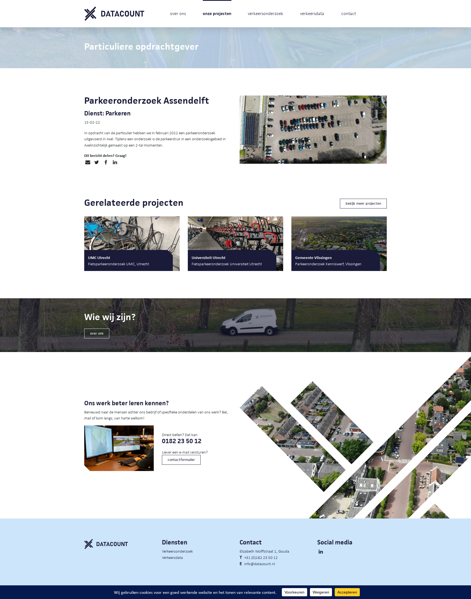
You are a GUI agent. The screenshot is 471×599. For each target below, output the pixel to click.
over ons (178, 13)
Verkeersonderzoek (177, 551)
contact (348, 13)
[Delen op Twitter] (96, 162)
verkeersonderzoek (265, 13)
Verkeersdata (172, 557)
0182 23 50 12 (181, 441)
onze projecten (217, 13)
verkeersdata (312, 13)
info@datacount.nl (259, 563)
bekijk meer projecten (363, 203)
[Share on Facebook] (105, 162)
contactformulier (181, 459)
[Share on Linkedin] (114, 162)
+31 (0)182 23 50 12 (261, 557)
